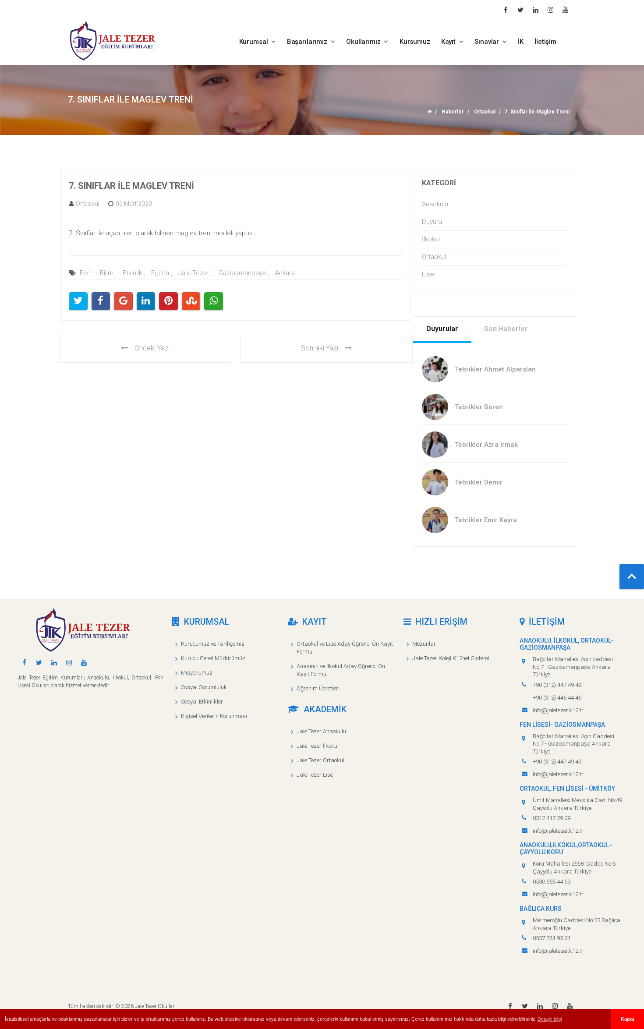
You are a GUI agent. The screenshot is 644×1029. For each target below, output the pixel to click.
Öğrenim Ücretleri (318, 688)
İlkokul (431, 239)
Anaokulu (435, 204)
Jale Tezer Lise (315, 774)
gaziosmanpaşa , (244, 273)
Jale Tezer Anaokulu (321, 731)
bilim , (108, 273)
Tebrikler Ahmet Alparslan (495, 369)
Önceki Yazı (152, 348)
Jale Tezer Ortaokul (320, 760)
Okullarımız (364, 42)
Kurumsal (254, 42)
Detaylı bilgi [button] (550, 1019)
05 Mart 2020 (134, 203)
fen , (87, 273)
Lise (428, 274)
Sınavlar (487, 42)
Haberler (453, 112)
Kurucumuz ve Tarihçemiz (212, 643)
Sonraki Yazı (319, 348)
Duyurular (442, 329)
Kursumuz (415, 42)
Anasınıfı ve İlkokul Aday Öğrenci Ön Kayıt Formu (341, 670)
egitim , (161, 273)
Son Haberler (506, 329)
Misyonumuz (196, 672)
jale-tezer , (195, 273)
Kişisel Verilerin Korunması (214, 716)
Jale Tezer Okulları (155, 1006)
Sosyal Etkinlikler (202, 701)
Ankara (285, 273)
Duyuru (432, 222)
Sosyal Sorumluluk (204, 687)
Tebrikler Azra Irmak (486, 445)
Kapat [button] (627, 1019)
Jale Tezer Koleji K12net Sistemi (450, 658)
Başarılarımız (308, 42)
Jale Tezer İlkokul (318, 746)
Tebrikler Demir (478, 482)
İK (521, 42)
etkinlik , (134, 273)
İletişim (545, 42)
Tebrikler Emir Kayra (486, 520)
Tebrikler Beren (479, 407)
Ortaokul (484, 112)
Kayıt (449, 42)
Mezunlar (424, 643)
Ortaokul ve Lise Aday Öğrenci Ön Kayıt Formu (345, 647)
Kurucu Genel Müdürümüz (213, 658)
